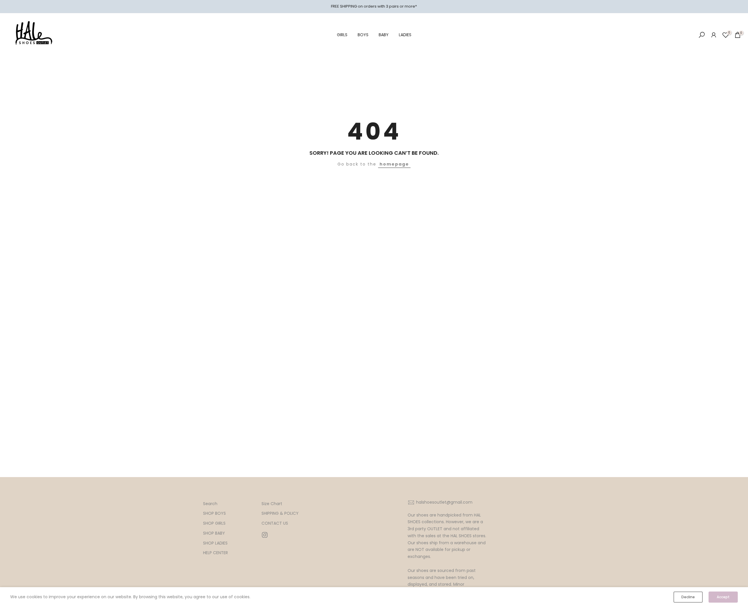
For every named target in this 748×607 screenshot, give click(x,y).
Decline (688, 596)
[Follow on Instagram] (265, 535)
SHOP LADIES (215, 543)
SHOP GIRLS (214, 523)
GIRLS (342, 35)
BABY (384, 35)
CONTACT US (275, 523)
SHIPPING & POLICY (280, 513)
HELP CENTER (215, 553)
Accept (723, 596)
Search (210, 504)
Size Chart (272, 504)
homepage (394, 164)
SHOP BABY (214, 533)
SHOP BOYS (214, 513)
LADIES (405, 35)
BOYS (363, 35)
